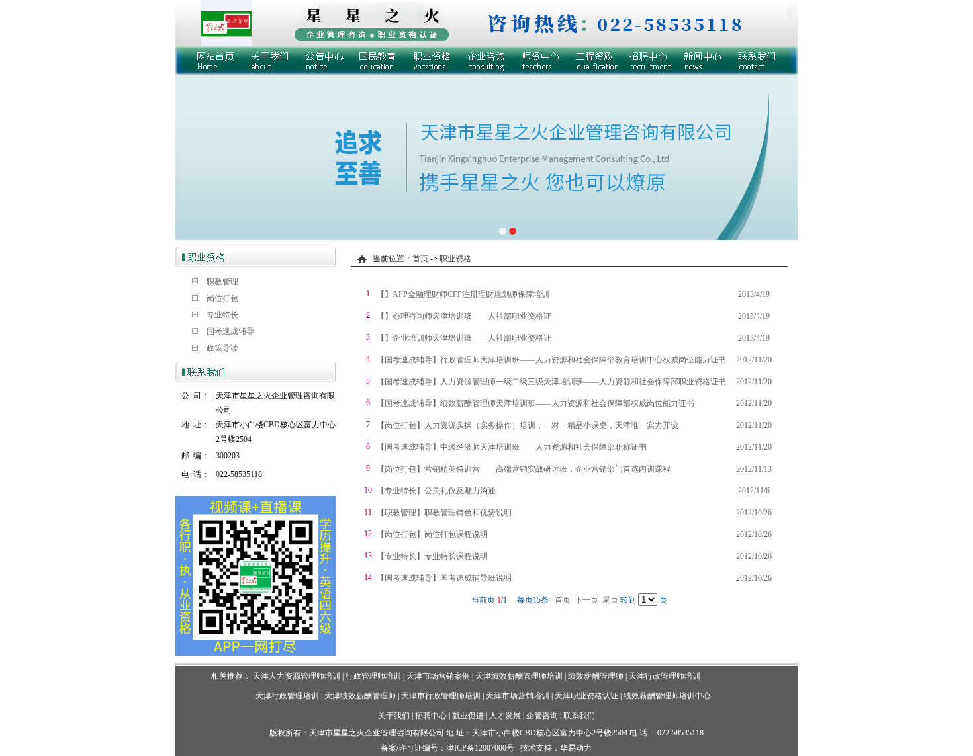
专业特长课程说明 (456, 556)
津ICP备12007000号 (480, 748)
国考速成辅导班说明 (476, 578)
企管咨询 (542, 715)
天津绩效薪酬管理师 (360, 695)
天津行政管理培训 (287, 695)
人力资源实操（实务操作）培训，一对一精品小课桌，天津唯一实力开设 (551, 425)
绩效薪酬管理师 (596, 676)
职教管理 (222, 281)
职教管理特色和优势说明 (468, 512)
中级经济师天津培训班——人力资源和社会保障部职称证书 (543, 447)
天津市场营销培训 (517, 695)
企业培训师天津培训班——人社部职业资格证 (472, 338)
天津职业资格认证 (587, 695)
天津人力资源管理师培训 (296, 676)
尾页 (610, 600)
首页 (420, 258)
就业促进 (468, 715)
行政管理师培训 (373, 676)
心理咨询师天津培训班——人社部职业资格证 (472, 316)
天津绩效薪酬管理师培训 (519, 676)
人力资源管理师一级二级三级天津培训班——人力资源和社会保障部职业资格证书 (583, 381)
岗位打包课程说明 (456, 534)
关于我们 (394, 715)
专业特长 (222, 314)
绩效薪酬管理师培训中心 (667, 695)
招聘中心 (431, 715)
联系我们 (579, 715)
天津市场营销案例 (438, 676)
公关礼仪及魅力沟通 (460, 490)
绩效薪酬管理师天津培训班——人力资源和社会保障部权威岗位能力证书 (567, 403)
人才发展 (505, 715)
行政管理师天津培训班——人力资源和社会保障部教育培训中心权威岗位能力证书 (583, 359)
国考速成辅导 (230, 331)
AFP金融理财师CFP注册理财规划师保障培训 (471, 294)
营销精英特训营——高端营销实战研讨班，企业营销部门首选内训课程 (547, 469)
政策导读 (222, 348)
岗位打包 (222, 298)
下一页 (586, 600)
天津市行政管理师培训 (441, 695)
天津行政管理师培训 (664, 676)
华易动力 (576, 748)
